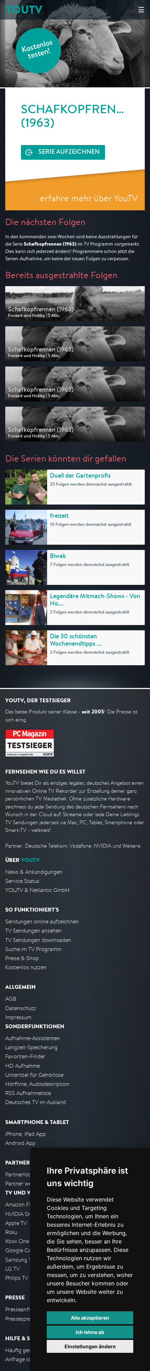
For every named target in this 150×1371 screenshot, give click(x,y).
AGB (10, 998)
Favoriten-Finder (25, 1056)
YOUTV (24, 9)
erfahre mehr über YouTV (89, 198)
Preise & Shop (22, 958)
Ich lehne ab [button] (90, 1332)
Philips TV (16, 1278)
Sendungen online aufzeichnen (42, 921)
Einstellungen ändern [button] (90, 1346)
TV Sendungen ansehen (33, 930)
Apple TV (16, 1223)
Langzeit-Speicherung (31, 1047)
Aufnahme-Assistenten (32, 1038)
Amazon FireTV (23, 1204)
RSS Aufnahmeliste (28, 1093)
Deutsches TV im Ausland (35, 1102)
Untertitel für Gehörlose (34, 1075)
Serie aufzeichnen (69, 152)
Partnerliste (19, 1174)
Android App (20, 1143)
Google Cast (20, 1250)
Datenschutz (20, 1008)
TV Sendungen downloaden (38, 940)
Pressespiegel (21, 1318)
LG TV (12, 1268)
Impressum (18, 1017)
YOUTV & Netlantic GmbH (37, 890)
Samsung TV (20, 1259)
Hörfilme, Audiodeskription (37, 1084)
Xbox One (17, 1241)
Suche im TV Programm (33, 949)
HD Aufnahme (22, 1065)
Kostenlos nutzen (26, 967)
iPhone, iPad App (25, 1134)
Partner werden (24, 1183)
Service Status (22, 881)
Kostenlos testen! (37, 50)
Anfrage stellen (23, 1359)
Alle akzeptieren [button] (90, 1318)
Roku (11, 1232)
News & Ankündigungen (33, 872)
